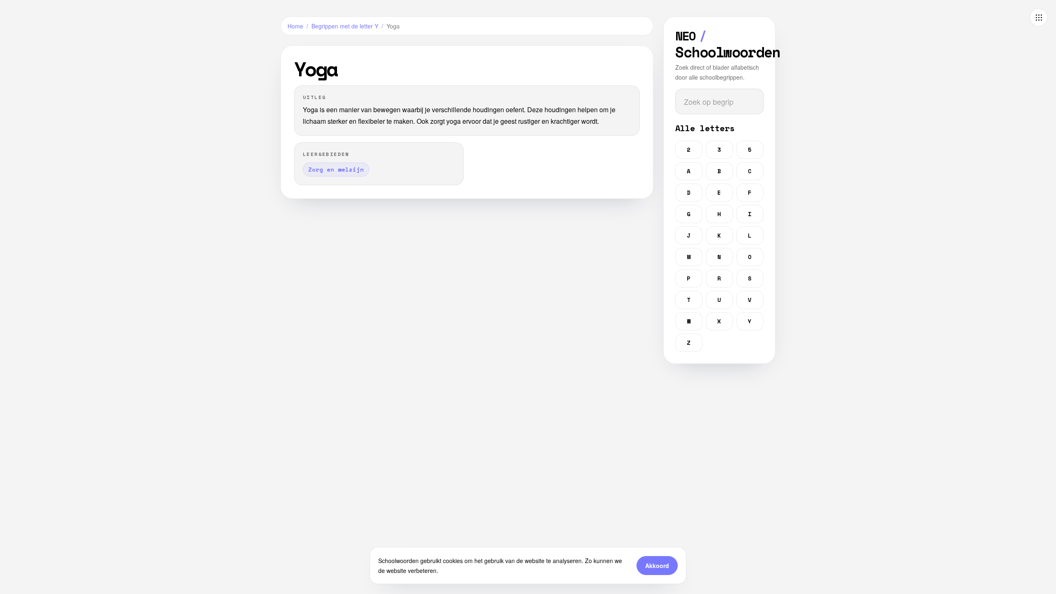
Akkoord (657, 565)
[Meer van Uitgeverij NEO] (1039, 17)
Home (295, 26)
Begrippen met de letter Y (344, 26)
